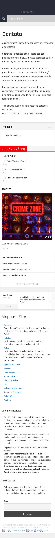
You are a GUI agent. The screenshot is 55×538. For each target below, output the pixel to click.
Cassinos (8, 325)
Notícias (7, 338)
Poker (6, 348)
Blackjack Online (11, 380)
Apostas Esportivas (12, 364)
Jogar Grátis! (13, 149)
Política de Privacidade (14, 388)
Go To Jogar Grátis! (25, 284)
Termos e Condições (13, 392)
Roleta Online (9, 376)
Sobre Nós (8, 396)
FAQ (5, 384)
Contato (7, 400)
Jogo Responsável (12, 372)
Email (6, 501)
